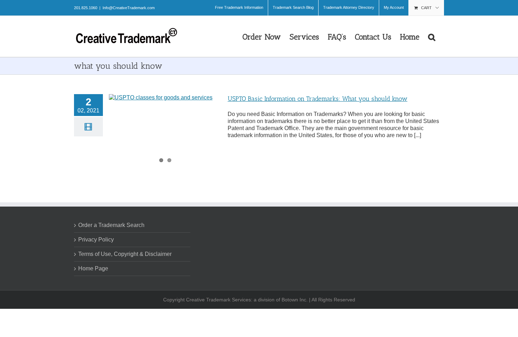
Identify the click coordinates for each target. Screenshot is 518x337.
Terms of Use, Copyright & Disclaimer (125, 254)
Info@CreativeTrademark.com (129, 8)
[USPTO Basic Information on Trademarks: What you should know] (165, 129)
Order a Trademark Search (111, 225)
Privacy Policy (96, 240)
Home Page (93, 268)
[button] (431, 36)
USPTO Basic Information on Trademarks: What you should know (317, 99)
